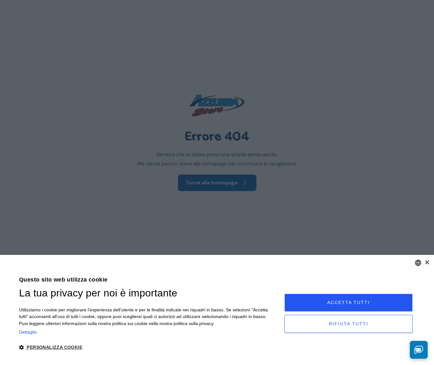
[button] (147, 347)
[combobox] (418, 263)
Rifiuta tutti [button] (348, 323)
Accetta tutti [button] (348, 302)
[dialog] (217, 310)
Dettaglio (28, 332)
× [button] (426, 262)
